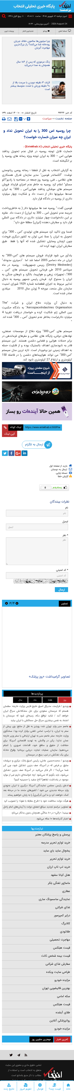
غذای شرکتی (62, 907)
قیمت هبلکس (61, 947)
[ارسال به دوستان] (9, 119)
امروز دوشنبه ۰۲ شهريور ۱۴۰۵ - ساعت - (46, 16)
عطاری (66, 891)
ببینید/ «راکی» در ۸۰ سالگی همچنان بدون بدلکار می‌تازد (39, 813)
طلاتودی (65, 931)
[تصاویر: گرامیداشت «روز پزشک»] (37, 641)
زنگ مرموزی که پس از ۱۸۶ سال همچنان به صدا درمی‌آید (33, 63)
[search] (4, 16)
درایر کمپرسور (62, 915)
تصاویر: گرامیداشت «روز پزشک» (49, 676)
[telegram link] (19, 1055)
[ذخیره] (16, 119)
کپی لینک (9, 434)
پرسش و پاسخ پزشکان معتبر (52, 834)
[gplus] (18, 453)
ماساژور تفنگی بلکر (59, 883)
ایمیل (65, 521)
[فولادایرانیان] (37, 370)
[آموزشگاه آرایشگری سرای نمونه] (37, 411)
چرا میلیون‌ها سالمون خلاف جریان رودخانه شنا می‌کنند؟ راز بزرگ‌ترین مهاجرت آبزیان (32, 44)
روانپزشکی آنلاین (60, 1020)
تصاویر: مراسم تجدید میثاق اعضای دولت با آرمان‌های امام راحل (35, 807)
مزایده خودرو (62, 980)
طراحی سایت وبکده (58, 972)
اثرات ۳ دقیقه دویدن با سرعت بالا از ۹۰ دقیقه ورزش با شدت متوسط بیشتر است (30, 86)
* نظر (65, 535)
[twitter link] (11, 1055)
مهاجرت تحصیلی (60, 939)
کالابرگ (65, 923)
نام (66, 508)
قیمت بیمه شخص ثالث (55, 956)
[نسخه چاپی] (4, 119)
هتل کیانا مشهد (60, 875)
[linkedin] (24, 453)
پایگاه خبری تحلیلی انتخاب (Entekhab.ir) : (47, 147)
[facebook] (11, 453)
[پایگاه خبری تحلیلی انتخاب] (65, 6)
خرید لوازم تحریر (60, 858)
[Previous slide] (17, 603)
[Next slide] (6, 603)
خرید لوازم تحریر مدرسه (55, 842)
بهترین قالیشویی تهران (56, 988)
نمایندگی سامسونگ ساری (54, 899)
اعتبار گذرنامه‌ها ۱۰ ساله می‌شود (52, 819)
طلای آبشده (63, 1012)
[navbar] (70, 16)
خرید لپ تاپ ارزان (58, 867)
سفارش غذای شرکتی (58, 964)
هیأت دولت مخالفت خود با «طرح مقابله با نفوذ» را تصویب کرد (36, 801)
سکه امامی (63, 996)
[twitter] (5, 453)
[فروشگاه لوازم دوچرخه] (37, 391)
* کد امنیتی (62, 570)
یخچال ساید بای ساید (56, 850)
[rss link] (26, 1055)
